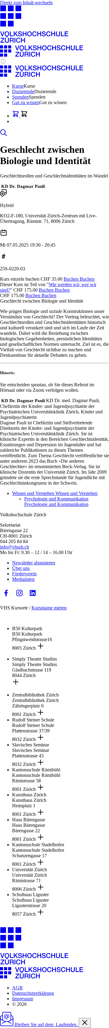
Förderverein (24, 573)
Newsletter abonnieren (33, 562)
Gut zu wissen (25, 102)
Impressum (22, 998)
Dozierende (23, 91)
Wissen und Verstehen (54, 493)
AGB (17, 987)
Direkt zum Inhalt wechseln (26, 2)
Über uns (21, 568)
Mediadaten (23, 579)
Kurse (18, 86)
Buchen (79, 279)
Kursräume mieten (49, 607)
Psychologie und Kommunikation (56, 501)
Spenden (20, 97)
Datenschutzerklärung (33, 993)
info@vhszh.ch (14, 546)
